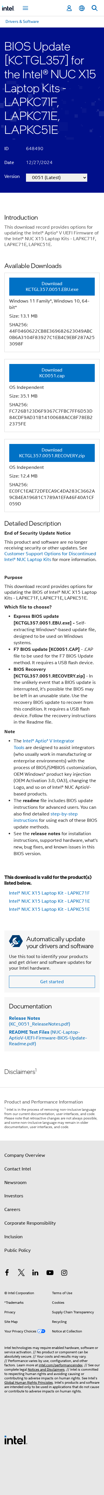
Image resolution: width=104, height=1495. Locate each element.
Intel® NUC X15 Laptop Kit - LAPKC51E (49, 909)
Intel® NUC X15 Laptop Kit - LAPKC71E (49, 901)
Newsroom (15, 1183)
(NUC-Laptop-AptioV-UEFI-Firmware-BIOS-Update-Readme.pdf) (48, 1038)
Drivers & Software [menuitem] (22, 21)
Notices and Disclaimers (46, 1369)
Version (12, 176)
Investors (13, 1196)
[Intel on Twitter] (21, 1273)
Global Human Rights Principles (28, 1382)
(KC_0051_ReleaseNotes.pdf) (39, 1021)
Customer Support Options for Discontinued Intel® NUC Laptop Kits (50, 556)
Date (9, 162)
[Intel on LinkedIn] (35, 1273)
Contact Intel (17, 1169)
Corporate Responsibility (30, 1223)
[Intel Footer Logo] (15, 1440)
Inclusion (13, 1237)
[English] (81, 8)
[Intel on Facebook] (7, 1273)
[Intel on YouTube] (50, 1273)
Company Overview (24, 1155)
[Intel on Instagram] (64, 1273)
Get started (52, 982)
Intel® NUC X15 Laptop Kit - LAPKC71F (49, 893)
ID (6, 149)
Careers (12, 1209)
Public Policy (17, 1250)
